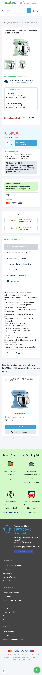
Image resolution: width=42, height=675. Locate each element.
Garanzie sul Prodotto (17, 276)
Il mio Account (8, 632)
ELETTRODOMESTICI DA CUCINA (29, 22)
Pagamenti (7, 596)
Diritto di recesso (9, 616)
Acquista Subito (15, 90)
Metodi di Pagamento (17, 258)
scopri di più (31, 512)
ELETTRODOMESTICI (13, 22)
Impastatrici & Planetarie (10, 24)
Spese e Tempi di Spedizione (20, 264)
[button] (10, 64)
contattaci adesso (10, 512)
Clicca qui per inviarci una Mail (28, 547)
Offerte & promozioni (11, 581)
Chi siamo (7, 569)
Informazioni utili (13, 239)
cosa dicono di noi (31, 482)
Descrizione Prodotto (17, 246)
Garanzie (6, 620)
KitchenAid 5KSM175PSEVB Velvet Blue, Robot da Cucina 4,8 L (19, 380)
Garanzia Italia (12, 152)
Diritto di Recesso (16, 270)
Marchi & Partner (9, 577)
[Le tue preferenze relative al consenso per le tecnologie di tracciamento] (4, 671)
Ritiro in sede (8, 608)
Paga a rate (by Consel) (12, 600)
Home (3, 22)
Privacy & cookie (9, 612)
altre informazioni (10, 479)
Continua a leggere (14, 353)
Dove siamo (7, 573)
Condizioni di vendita (11, 593)
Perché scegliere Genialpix (13, 565)
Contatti (6, 635)
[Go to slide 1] (13, 438)
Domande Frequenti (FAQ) (19, 252)
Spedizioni (6, 604)
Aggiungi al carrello (24, 143)
